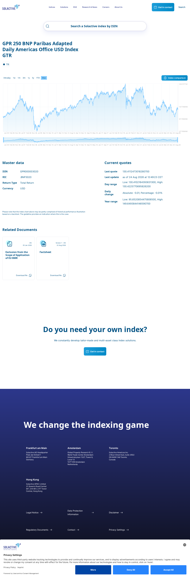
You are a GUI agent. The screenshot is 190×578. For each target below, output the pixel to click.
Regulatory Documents (37, 529)
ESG (75, 7)
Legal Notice (32, 512)
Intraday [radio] (7, 78)
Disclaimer (114, 512)
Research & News (89, 7)
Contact (71, 529)
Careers (105, 7)
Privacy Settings (117, 529)
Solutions (64, 7)
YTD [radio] (38, 78)
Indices (52, 7)
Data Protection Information (75, 512)
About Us (118, 7)
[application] (95, 110)
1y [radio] (29, 78)
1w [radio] (14, 78)
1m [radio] (19, 78)
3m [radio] (24, 78)
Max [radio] (44, 78)
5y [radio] (33, 78)
